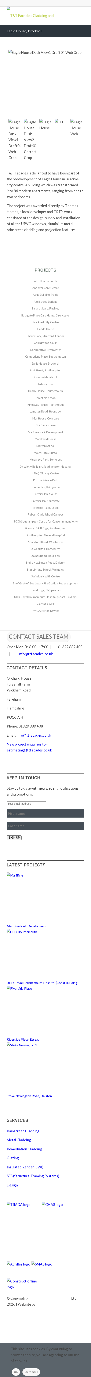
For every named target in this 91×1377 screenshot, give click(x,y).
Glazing (13, 1158)
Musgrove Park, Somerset (46, 459)
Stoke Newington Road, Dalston (45, 562)
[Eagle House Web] (76, 128)
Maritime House (45, 425)
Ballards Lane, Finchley (45, 308)
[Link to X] (62, 1309)
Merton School (45, 445)
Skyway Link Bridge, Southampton (45, 528)
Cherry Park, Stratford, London (45, 336)
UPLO (41, 1304)
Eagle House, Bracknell (24, 31)
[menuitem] (46, 1310)
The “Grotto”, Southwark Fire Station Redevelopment (45, 583)
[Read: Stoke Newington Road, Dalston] (32, 1045)
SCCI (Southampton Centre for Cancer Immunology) (46, 521)
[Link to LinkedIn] (55, 1309)
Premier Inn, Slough (45, 494)
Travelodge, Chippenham (45, 590)
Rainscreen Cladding (23, 1131)
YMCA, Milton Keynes (45, 610)
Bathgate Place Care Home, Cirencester (45, 315)
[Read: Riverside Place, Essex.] (32, 988)
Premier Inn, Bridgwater (45, 487)
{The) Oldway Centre (46, 473)
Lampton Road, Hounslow (45, 411)
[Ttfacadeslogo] (38, 15)
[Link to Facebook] (68, 1309)
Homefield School (45, 398)
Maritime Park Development (45, 432)
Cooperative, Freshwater (45, 349)
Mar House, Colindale (45, 418)
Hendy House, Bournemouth (45, 391)
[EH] (61, 124)
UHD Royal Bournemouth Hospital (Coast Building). (45, 597)
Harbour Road (45, 384)
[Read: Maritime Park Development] (32, 875)
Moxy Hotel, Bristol (46, 452)
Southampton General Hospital (45, 535)
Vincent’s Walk (46, 604)
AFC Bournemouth (45, 281)
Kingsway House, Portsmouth (46, 404)
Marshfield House (45, 439)
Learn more (31, 1371)
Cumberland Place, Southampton (45, 356)
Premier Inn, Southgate (46, 501)
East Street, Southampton (45, 370)
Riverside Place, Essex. (45, 507)
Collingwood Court (45, 342)
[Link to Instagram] (75, 1309)
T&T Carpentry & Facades (50, 1298)
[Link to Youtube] (81, 1309)
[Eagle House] (45, 125)
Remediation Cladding (24, 1149)
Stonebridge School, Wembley (45, 569)
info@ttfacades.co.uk (35, 654)
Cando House (45, 329)
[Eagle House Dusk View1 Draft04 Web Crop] (45, 83)
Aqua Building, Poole (45, 294)
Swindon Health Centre (45, 576)
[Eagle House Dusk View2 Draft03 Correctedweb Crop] (30, 139)
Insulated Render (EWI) (25, 1167)
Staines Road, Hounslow (45, 555)
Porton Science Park (45, 480)
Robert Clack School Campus (45, 514)
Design (12, 1185)
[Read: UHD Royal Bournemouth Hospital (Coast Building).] (32, 932)
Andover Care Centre (45, 288)
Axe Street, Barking (45, 301)
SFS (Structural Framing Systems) (33, 1176)
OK (16, 1371)
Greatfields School (45, 377)
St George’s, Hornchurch (45, 549)
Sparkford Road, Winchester (45, 542)
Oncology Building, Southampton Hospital (45, 466)
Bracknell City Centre (46, 322)
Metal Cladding (19, 1140)
